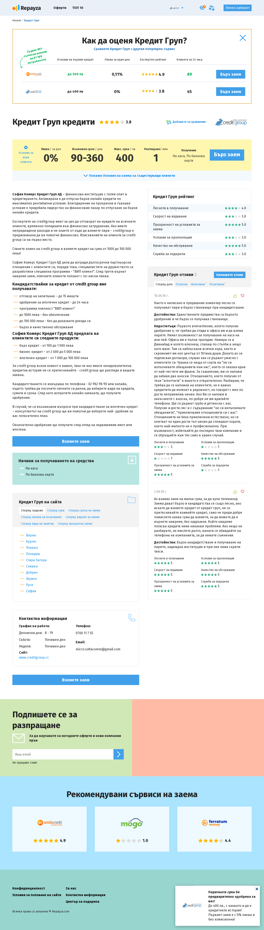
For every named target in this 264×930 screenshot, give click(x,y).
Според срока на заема (84, 510)
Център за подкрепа (82, 902)
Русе (29, 585)
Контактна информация (85, 895)
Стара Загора (36, 560)
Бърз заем (230, 74)
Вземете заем (76, 441)
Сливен (32, 566)
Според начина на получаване (41, 517)
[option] (49, 829)
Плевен (32, 548)
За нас (71, 888)
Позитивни (217, 284)
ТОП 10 (77, 8)
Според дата (164, 284)
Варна (31, 535)
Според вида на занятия (37, 523)
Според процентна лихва (75, 523)
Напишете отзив (229, 275)
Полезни (181, 284)
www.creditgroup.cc (34, 657)
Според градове (32, 510)
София (31, 591)
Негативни (198, 284)
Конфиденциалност (28, 888)
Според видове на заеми (82, 517)
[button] (243, 38)
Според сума (55, 510)
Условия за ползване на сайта (36, 895)
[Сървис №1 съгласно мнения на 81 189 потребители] (33, 74)
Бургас (31, 541)
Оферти (59, 8)
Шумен (31, 579)
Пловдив (33, 554)
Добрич (32, 572)
